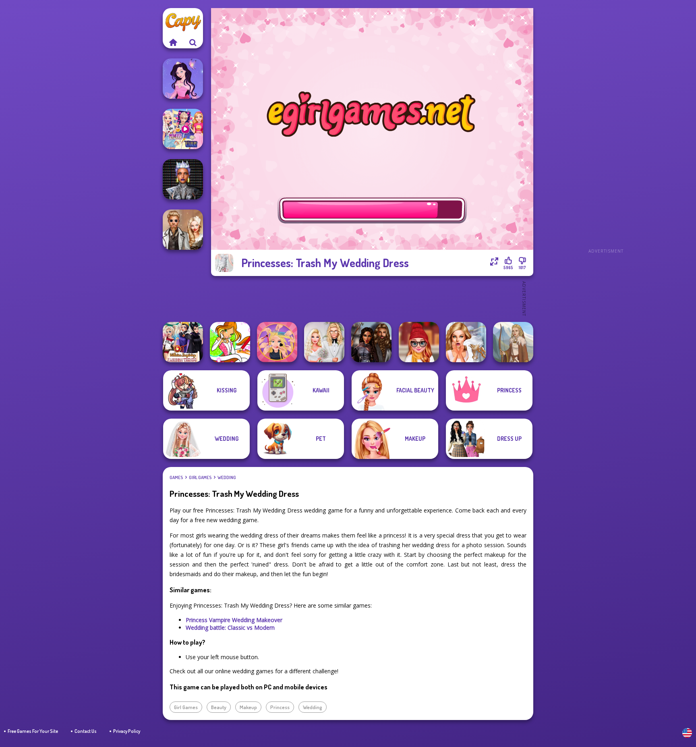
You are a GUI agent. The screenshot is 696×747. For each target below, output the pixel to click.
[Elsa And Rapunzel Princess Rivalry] (183, 129)
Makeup (248, 707)
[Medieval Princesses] (371, 342)
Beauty (218, 707)
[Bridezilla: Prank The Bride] (466, 342)
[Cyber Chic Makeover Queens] (183, 179)
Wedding (227, 477)
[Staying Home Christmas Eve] (419, 342)
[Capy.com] (173, 42)
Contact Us (86, 731)
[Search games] (193, 42)
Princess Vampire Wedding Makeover (234, 620)
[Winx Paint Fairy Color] (230, 342)
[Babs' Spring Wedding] (324, 342)
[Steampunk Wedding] (183, 230)
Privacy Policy (126, 731)
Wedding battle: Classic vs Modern (230, 627)
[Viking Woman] (513, 342)
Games (176, 477)
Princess (280, 707)
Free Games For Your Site (33, 731)
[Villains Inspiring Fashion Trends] (183, 342)
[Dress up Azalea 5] (183, 78)
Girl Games (200, 477)
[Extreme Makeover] (277, 342)
